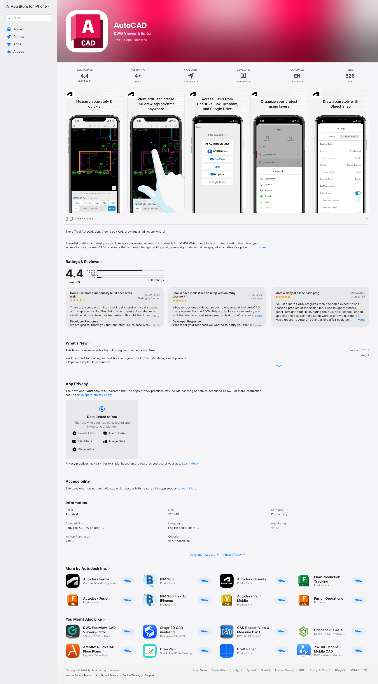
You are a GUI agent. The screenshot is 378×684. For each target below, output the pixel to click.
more (262, 247)
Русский (251, 670)
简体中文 (266, 670)
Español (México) (221, 670)
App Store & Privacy (106, 675)
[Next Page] (374, 151)
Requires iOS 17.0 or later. (83, 527)
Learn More (190, 463)
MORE (155, 315)
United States (199, 670)
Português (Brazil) (320, 670)
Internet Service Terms (78, 675)
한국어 (302, 670)
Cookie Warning (131, 675)
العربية (239, 670)
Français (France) (284, 670)
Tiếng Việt (340, 670)
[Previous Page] (61, 151)
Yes (68, 541)
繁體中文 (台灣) (358, 670)
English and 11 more (181, 527)
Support (149, 675)
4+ (273, 527)
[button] (28, 29)
